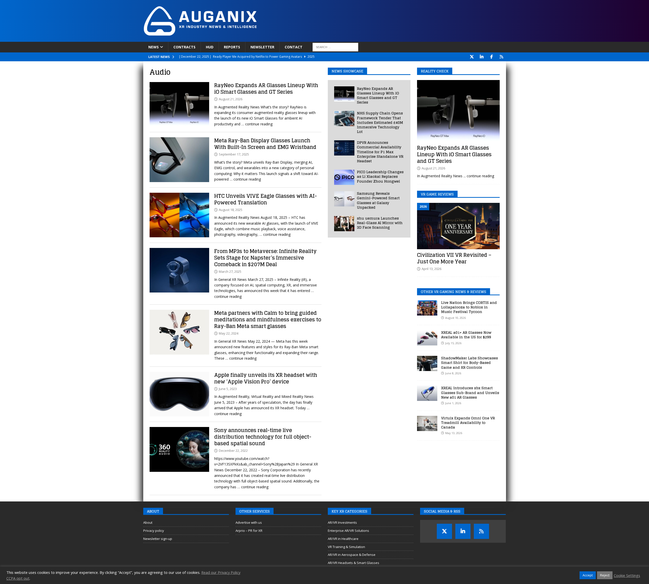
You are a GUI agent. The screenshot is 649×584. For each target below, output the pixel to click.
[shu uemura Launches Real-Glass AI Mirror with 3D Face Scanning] (344, 223)
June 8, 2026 (453, 373)
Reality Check (434, 71)
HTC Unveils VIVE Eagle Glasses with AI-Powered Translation (265, 199)
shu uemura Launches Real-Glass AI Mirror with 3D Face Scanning (380, 222)
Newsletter (262, 47)
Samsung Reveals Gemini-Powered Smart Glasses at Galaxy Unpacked (378, 200)
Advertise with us (249, 522)
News (153, 47)
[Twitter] (471, 56)
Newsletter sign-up (157, 538)
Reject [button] (604, 575)
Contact (293, 47)
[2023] (179, 394)
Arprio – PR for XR (249, 530)
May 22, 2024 (228, 333)
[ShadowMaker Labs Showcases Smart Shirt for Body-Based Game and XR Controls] (427, 363)
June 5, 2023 (228, 388)
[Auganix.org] (257, 38)
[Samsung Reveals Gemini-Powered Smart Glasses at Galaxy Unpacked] (344, 198)
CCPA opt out (17, 578)
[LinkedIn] (481, 56)
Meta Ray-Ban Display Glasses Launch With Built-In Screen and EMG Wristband (265, 144)
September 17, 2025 (234, 154)
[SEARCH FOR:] (335, 47)
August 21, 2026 (230, 99)
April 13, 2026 (431, 268)
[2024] (179, 332)
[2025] (179, 159)
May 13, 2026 (453, 433)
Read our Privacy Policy (220, 572)
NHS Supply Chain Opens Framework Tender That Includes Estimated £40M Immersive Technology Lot (380, 122)
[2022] (179, 449)
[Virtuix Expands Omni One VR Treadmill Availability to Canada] (427, 423)
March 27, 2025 (230, 271)
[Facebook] (491, 56)
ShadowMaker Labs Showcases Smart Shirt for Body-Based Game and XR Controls (469, 362)
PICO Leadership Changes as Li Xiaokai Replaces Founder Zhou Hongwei (380, 176)
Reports (232, 47)
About (147, 522)
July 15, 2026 (453, 343)
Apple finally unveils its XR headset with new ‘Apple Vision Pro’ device (265, 378)
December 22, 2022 (233, 450)
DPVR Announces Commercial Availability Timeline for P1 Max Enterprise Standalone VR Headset (380, 151)
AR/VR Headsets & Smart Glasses (353, 562)
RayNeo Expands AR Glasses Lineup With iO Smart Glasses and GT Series (266, 88)
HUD (209, 47)
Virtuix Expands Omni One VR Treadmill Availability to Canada (468, 422)
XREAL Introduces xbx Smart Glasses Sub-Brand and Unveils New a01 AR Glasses (470, 392)
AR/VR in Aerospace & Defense (351, 554)
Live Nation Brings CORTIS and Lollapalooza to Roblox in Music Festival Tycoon (469, 307)
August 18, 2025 (230, 209)
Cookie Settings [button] (627, 575)
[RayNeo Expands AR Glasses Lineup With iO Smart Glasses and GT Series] (344, 94)
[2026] (179, 104)
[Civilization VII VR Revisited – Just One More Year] (458, 226)
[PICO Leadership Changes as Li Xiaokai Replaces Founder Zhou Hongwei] (344, 177)
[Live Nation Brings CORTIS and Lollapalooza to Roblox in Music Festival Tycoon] (427, 308)
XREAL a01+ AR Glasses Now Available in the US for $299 (466, 334)
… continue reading (257, 124)
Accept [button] (588, 575)
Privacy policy (153, 530)
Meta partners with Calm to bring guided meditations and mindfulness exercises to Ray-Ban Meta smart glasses (267, 319)
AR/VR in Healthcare (343, 538)
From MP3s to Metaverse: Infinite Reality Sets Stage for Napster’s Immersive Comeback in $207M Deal (265, 258)
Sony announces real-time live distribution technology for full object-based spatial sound (262, 437)
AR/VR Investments (342, 522)
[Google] (501, 56)
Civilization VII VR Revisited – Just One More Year (454, 258)
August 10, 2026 (455, 318)
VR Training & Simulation (346, 546)
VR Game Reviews (437, 194)
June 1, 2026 (453, 403)
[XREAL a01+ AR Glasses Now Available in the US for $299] (427, 337)
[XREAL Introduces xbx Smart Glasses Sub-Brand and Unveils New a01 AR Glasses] (427, 393)
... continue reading (478, 175)
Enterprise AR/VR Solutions (348, 530)
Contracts (184, 47)
